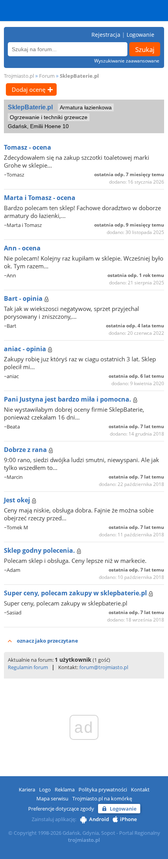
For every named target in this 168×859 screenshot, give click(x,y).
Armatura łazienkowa (86, 107)
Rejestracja (105, 34)
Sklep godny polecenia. (40, 550)
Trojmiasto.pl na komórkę (102, 798)
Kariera (27, 789)
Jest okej (18, 500)
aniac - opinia (26, 349)
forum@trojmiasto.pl (103, 667)
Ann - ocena (22, 248)
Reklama (65, 789)
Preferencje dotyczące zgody (61, 808)
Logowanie (140, 34)
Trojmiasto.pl (19, 75)
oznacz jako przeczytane (47, 640)
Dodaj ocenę (28, 89)
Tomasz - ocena (27, 147)
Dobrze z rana (26, 449)
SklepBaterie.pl (79, 75)
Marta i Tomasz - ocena (39, 197)
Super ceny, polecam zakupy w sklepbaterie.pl (76, 593)
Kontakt (140, 789)
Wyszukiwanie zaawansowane (126, 60)
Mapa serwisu (52, 798)
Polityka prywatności (103, 789)
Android (99, 819)
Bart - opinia (24, 298)
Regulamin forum (28, 667)
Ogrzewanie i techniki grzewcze (49, 117)
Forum (47, 75)
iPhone (128, 819)
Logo (45, 789)
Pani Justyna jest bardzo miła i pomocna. (68, 399)
